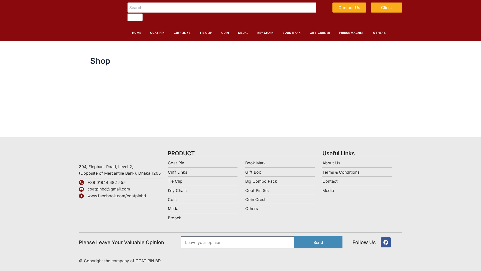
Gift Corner (320, 33)
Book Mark (292, 33)
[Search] (135, 17)
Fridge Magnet (351, 33)
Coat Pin (157, 33)
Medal (243, 33)
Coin (225, 33)
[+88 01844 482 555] (81, 182)
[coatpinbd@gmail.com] (81, 189)
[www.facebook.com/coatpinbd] (81, 195)
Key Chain (265, 33)
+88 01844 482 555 (106, 182)
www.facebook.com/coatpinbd (116, 195)
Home (136, 33)
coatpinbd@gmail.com (108, 188)
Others (379, 33)
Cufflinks (182, 33)
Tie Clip (205, 33)
